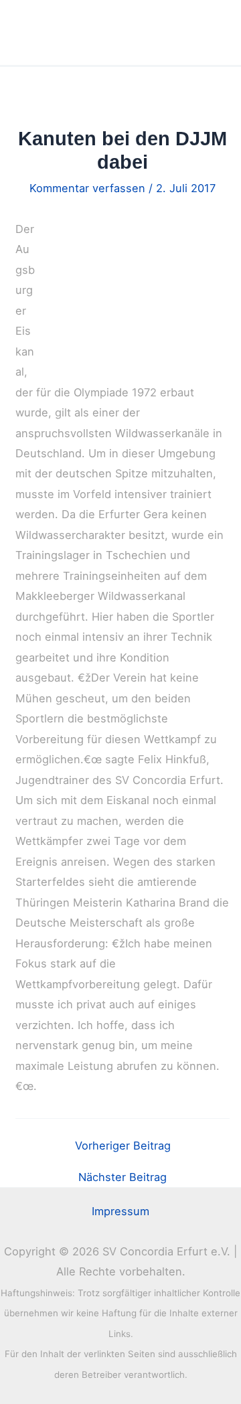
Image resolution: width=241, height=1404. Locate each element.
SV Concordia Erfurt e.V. (98, 32)
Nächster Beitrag (122, 1177)
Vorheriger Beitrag (123, 1145)
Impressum (120, 1211)
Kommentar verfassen (87, 188)
